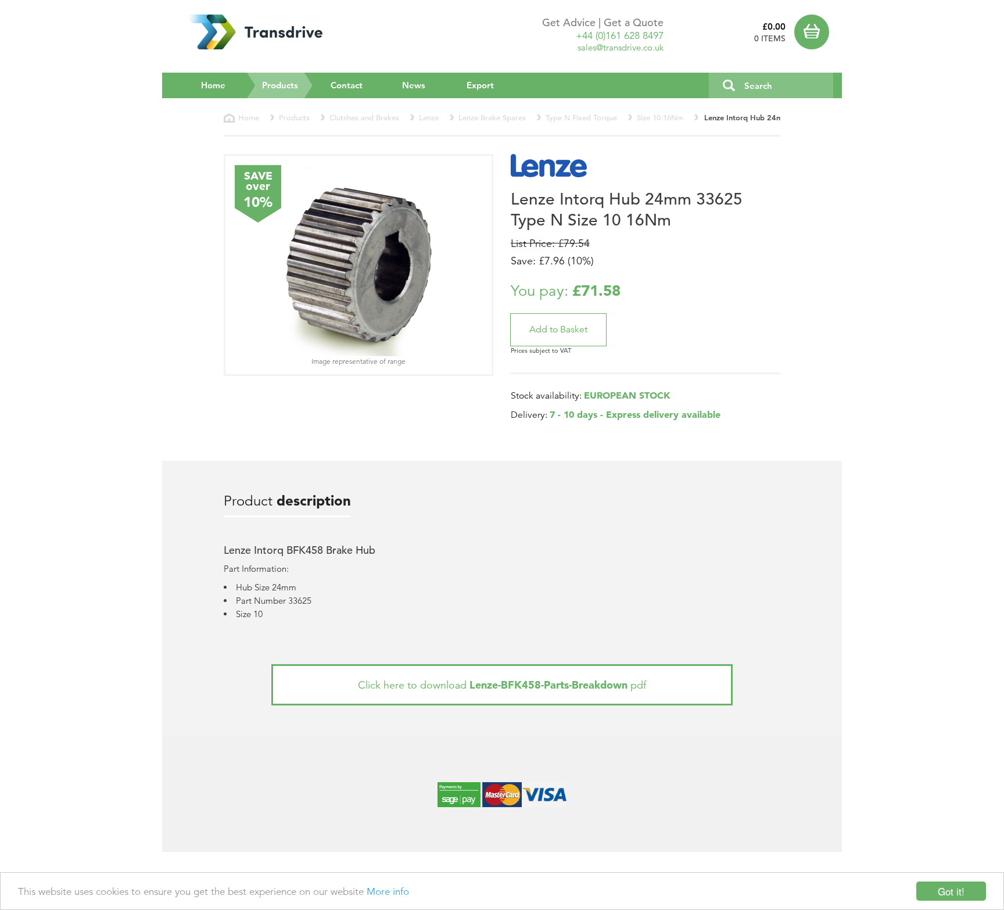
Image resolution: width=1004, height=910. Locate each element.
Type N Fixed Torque (581, 118)
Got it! (951, 891)
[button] (558, 329)
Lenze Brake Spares (492, 118)
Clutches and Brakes (364, 118)
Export (480, 85)
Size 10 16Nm (660, 118)
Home (213, 85)
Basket (814, 32)
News (413, 85)
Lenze (429, 118)
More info (388, 892)
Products (287, 85)
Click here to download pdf (502, 685)
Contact (347, 85)
